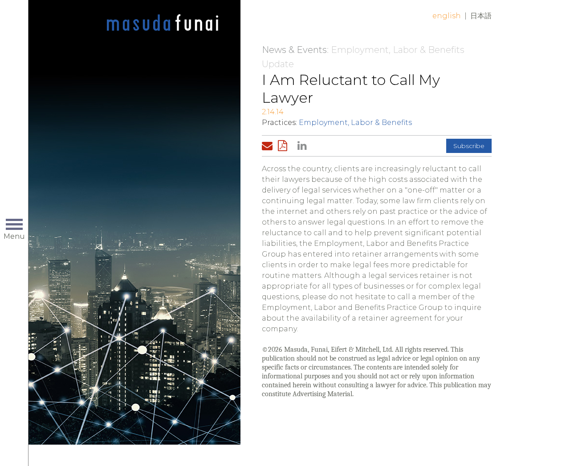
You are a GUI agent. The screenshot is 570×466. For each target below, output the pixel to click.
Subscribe (468, 146)
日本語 (481, 16)
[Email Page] (269, 146)
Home (162, 23)
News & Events (294, 49)
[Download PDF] (285, 146)
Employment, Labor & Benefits (355, 122)
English (446, 16)
